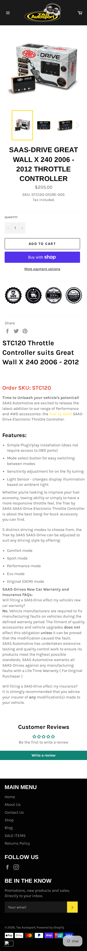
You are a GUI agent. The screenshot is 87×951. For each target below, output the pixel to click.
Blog (9, 827)
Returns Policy (17, 843)
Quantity (11, 217)
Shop (9, 820)
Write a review (43, 755)
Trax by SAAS (60, 413)
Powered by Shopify (50, 927)
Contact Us (14, 812)
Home (10, 796)
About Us (13, 804)
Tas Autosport (25, 927)
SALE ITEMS (15, 835)
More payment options (42, 269)
